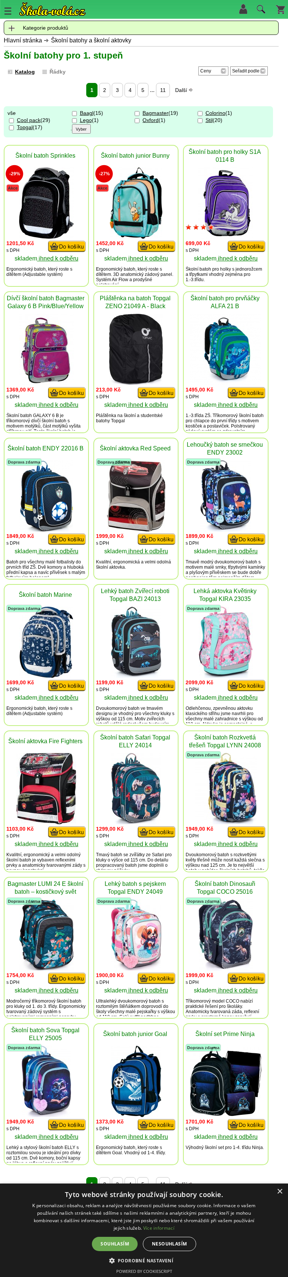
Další (182, 90)
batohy (103, 420)
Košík (280, 9)
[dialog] (144, 1230)
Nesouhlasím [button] (169, 1244)
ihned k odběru (57, 258)
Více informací (158, 1228)
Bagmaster (155, 113)
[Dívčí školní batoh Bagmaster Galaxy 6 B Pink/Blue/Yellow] (46, 383)
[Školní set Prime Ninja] (225, 1114)
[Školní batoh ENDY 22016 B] (46, 529)
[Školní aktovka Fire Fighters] (46, 822)
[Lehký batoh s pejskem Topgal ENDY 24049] (136, 968)
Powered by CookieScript (144, 1271)
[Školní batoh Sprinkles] (46, 236)
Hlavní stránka (23, 40)
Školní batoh (198, 269)
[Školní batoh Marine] (46, 676)
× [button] (279, 1191)
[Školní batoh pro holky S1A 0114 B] (225, 236)
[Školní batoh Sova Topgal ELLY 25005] (46, 1115)
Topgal (25, 127)
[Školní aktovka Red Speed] (136, 529)
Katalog (25, 72)
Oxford (150, 120)
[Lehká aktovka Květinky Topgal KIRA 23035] (226, 676)
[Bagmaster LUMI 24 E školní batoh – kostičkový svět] (47, 968)
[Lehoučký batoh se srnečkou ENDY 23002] (225, 529)
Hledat (259, 11)
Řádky (58, 72)
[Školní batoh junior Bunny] (136, 236)
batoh (40, 269)
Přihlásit (243, 9)
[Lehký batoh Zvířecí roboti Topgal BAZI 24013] (136, 676)
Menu (8, 11)
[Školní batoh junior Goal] (136, 1115)
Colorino (215, 113)
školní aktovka (110, 567)
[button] (144, 1260)
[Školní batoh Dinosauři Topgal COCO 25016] (226, 968)
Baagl (86, 113)
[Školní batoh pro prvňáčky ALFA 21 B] (225, 383)
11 (163, 90)
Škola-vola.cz (52, 9)
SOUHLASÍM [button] (114, 1244)
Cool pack (28, 120)
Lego (86, 120)
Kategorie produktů (45, 28)
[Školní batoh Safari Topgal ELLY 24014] (136, 822)
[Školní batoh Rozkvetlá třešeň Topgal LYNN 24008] (225, 822)
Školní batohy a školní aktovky (91, 40)
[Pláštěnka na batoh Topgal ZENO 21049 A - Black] (136, 383)
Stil (209, 120)
